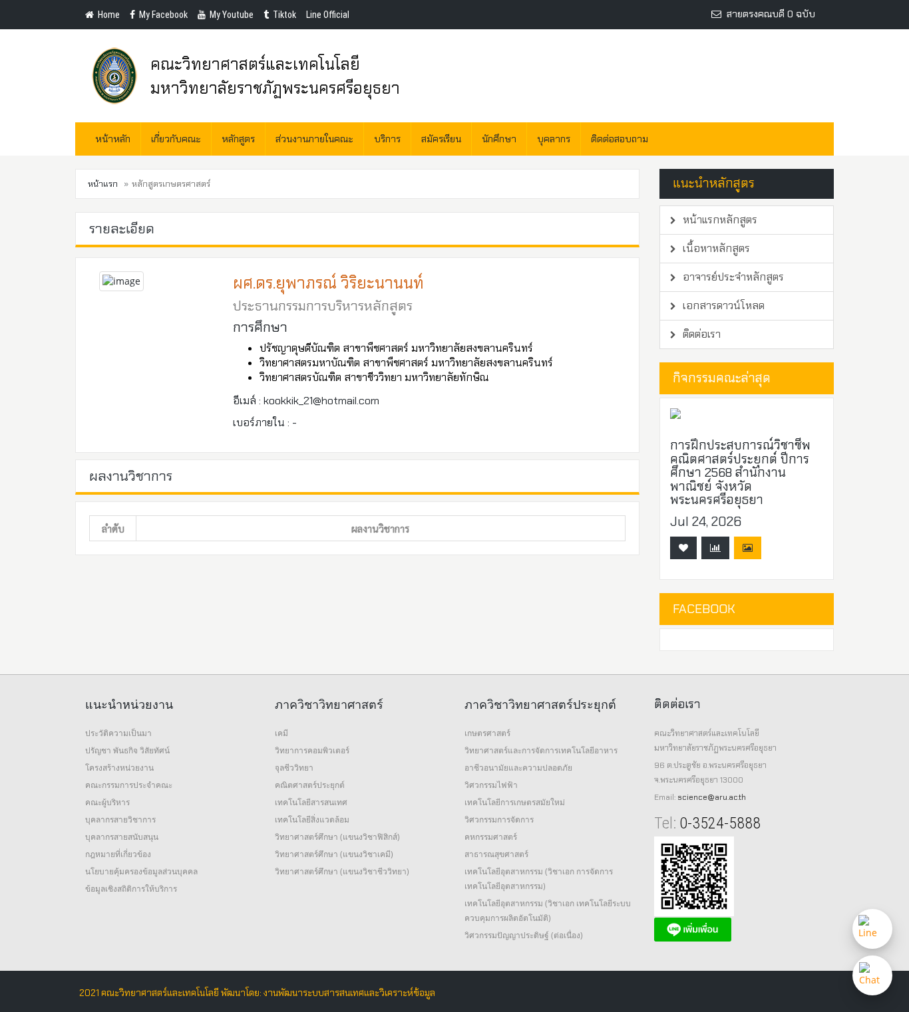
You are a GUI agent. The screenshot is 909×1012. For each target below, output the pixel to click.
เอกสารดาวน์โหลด (722, 306)
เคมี (281, 733)
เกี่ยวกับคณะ (176, 139)
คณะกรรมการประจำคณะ (128, 785)
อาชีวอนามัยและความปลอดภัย (518, 767)
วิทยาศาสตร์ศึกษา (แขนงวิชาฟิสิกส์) (337, 836)
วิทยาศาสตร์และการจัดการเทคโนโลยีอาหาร (541, 750)
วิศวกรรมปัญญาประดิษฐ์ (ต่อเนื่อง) (523, 935)
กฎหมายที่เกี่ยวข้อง (118, 854)
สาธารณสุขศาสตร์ (496, 854)
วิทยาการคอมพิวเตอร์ (312, 750)
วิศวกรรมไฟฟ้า (491, 785)
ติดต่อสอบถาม (619, 139)
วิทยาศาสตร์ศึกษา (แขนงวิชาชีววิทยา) (342, 871)
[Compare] (715, 548)
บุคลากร (553, 139)
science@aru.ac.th (711, 797)
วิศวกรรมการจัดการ (499, 819)
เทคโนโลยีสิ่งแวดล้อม (312, 819)
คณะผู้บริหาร (107, 802)
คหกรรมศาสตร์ (490, 836)
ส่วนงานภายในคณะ (314, 139)
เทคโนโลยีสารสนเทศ (311, 802)
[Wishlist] (683, 548)
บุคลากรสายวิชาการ (120, 819)
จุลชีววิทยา (294, 767)
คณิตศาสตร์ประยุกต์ (310, 785)
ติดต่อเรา (700, 334)
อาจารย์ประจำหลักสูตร (732, 277)
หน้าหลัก (112, 139)
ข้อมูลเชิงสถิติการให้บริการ (131, 888)
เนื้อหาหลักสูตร (715, 248)
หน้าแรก (103, 184)
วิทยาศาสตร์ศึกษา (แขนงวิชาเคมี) (334, 854)
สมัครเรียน (441, 139)
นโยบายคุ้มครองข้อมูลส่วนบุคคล (141, 871)
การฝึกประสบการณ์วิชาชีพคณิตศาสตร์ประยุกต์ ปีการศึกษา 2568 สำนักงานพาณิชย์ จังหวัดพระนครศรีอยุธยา (740, 472)
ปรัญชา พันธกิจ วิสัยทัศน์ (127, 750)
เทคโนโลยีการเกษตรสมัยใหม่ (514, 802)
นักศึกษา (499, 139)
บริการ (387, 139)
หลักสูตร (238, 139)
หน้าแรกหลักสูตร (718, 220)
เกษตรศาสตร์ (487, 733)
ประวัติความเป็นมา (118, 733)
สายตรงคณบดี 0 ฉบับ (768, 14)
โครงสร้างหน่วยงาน (119, 767)
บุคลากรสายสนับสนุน (121, 836)
